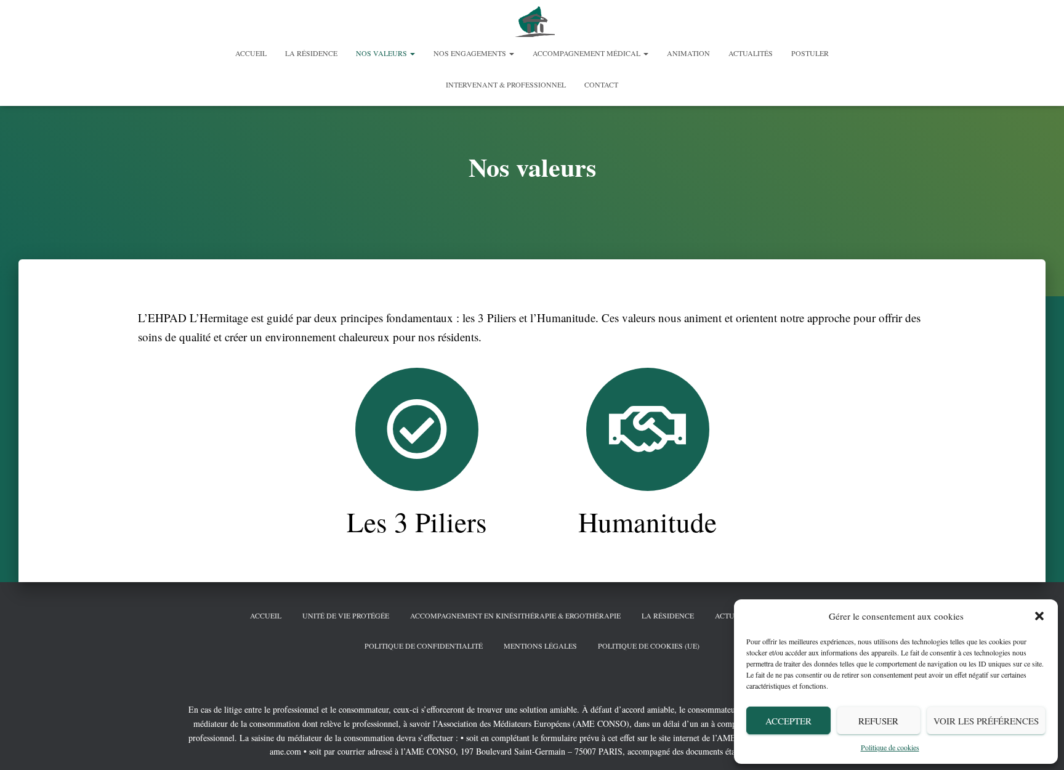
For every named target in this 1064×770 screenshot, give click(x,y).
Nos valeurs (382, 53)
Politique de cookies (890, 747)
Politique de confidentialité (424, 645)
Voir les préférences (986, 721)
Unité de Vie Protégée (345, 615)
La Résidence (311, 53)
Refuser (878, 721)
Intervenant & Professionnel (506, 84)
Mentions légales (540, 645)
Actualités (750, 53)
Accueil (251, 53)
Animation (688, 53)
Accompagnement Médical (587, 53)
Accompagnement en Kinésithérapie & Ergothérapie (515, 615)
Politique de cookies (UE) (648, 645)
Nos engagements (470, 53)
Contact (601, 84)
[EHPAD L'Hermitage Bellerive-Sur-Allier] (532, 21)
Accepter (788, 721)
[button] (1039, 616)
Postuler (810, 53)
